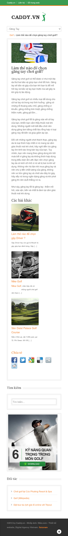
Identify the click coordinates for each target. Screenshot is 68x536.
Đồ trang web (34, 3)
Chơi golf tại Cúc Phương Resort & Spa (33, 491)
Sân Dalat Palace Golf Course (24, 330)
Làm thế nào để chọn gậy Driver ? (23, 236)
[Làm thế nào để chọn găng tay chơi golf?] (34, 53)
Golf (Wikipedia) (21, 498)
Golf (12, 34)
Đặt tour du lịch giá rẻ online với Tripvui (33, 504)
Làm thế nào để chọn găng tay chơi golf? (29, 70)
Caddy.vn (11, 3)
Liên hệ (21, 3)
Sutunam (43, 527)
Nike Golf (16, 281)
